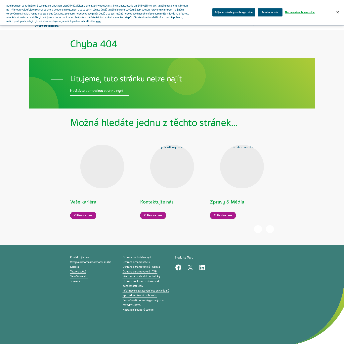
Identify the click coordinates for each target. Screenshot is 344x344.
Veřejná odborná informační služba (90, 262)
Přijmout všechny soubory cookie (234, 12)
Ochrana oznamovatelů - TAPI (140, 271)
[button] (258, 229)
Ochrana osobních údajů (137, 257)
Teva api (75, 281)
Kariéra (74, 266)
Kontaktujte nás (79, 257)
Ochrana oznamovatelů (136, 262)
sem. (98, 21)
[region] (172, 12)
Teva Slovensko (79, 276)
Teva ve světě (78, 271)
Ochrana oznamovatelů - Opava (141, 266)
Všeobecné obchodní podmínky (141, 276)
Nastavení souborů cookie (138, 309)
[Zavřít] (337, 12)
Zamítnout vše (270, 12)
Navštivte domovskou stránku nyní (96, 90)
